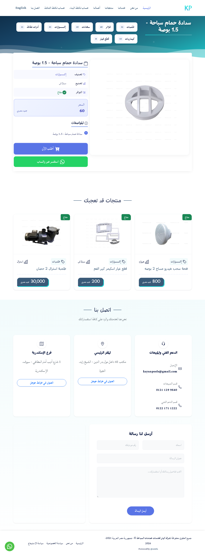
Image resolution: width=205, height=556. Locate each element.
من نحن (134, 8)
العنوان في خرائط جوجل (102, 381)
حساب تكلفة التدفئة (54, 8)
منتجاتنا (109, 8)
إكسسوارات (60, 74)
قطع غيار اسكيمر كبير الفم (110, 269)
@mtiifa (154, 549)
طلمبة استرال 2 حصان (51, 269)
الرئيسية (147, 8)
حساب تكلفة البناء (79, 8)
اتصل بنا (35, 8)
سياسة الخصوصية (54, 543)
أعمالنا (96, 8)
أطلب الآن (47, 149)
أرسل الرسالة (140, 511)
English (21, 8)
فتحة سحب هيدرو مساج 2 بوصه (166, 269)
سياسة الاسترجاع (36, 543)
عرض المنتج (160, 234)
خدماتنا (121, 8)
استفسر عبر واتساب (47, 161)
